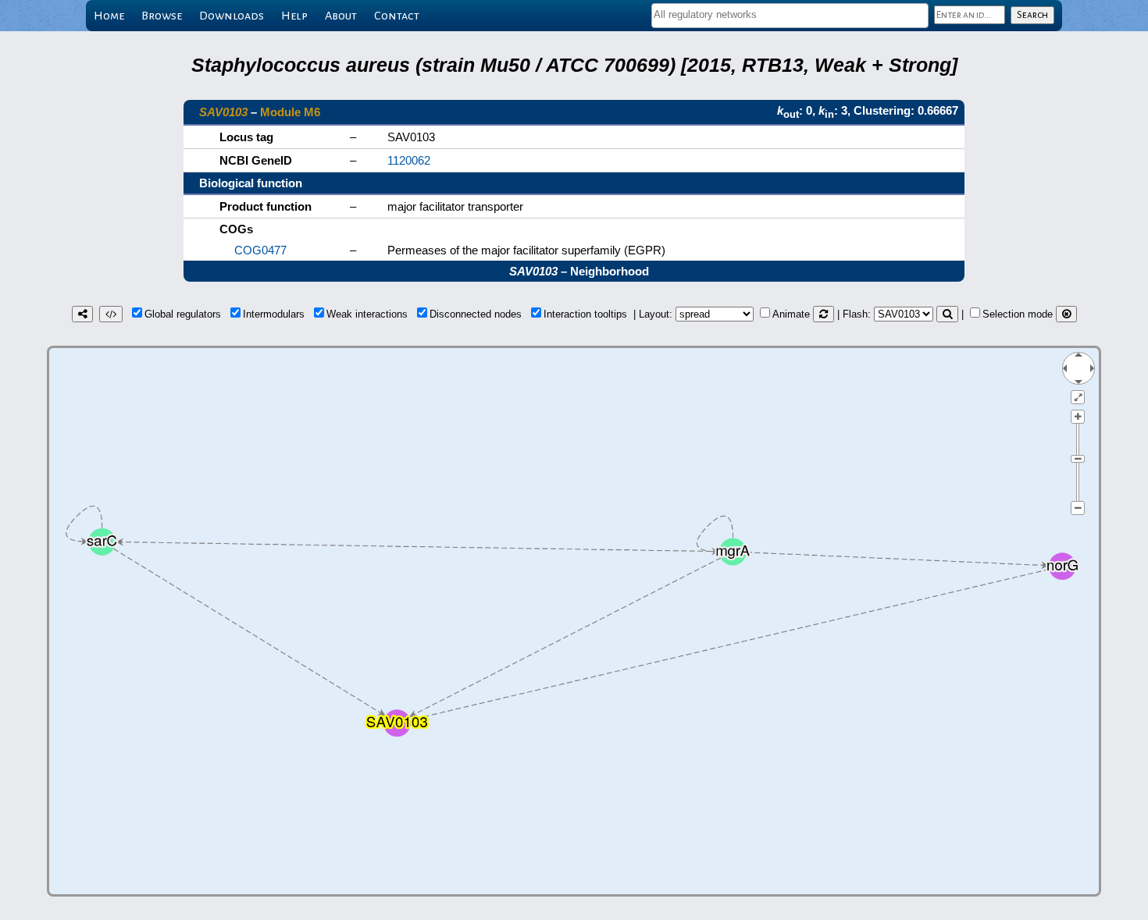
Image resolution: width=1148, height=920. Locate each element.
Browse (161, 15)
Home (109, 15)
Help (294, 15)
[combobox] (790, 15)
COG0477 (260, 250)
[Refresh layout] (823, 314)
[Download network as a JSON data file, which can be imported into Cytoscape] (111, 314)
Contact (396, 15)
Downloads (231, 15)
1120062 (408, 160)
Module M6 (290, 112)
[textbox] (790, 14)
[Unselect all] (1066, 314)
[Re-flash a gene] (947, 314)
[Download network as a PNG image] (82, 314)
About (341, 15)
